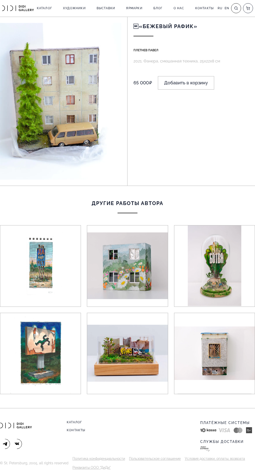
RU (220, 8)
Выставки (106, 8)
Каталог (44, 8)
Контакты (204, 8)
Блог (158, 8)
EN (227, 8)
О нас (179, 8)
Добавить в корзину (186, 82)
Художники (74, 8)
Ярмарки (134, 8)
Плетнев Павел (145, 50)
